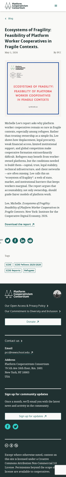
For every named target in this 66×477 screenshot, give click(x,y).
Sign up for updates (31, 416)
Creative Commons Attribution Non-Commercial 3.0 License (31, 463)
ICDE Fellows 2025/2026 (28, 264)
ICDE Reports (13, 270)
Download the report (18, 224)
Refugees (29, 270)
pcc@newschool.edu (17, 352)
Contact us (12, 341)
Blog (10, 18)
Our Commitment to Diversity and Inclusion (31, 311)
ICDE (8, 264)
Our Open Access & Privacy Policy (25, 306)
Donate (31, 322)
